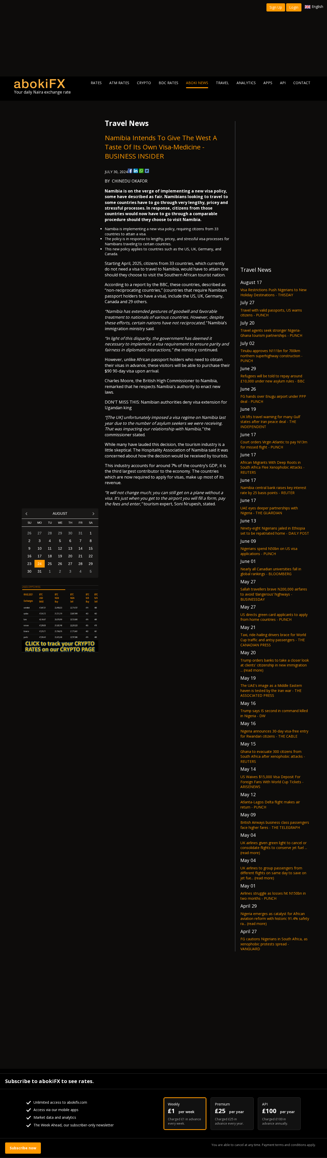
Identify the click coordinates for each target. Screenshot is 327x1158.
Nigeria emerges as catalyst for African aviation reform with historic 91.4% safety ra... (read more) (274, 918)
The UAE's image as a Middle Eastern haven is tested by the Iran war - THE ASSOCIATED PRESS (271, 690)
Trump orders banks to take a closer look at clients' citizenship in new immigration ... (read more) (274, 665)
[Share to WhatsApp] (141, 171)
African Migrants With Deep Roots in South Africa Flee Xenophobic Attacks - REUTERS (272, 467)
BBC (164, 284)
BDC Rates (168, 82)
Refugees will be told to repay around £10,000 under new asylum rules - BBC (272, 378)
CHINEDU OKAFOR (129, 181)
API (283, 82)
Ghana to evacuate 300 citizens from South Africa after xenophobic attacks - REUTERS (272, 756)
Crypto (144, 82)
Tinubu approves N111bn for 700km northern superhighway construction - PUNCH (271, 355)
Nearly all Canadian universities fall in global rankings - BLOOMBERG (270, 571)
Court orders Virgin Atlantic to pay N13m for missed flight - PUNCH (273, 444)
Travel (222, 82)
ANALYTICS (246, 82)
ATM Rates (119, 82)
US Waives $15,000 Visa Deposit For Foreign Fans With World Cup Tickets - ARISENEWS (271, 781)
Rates (96, 82)
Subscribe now (23, 1148)
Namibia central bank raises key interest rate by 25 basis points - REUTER (273, 490)
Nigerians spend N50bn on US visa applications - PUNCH (268, 551)
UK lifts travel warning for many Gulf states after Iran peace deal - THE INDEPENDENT (270, 421)
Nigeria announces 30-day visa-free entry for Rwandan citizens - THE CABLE (274, 734)
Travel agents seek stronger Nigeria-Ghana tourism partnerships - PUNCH (271, 333)
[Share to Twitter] (147, 171)
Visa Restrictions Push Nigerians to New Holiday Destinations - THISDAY (273, 292)
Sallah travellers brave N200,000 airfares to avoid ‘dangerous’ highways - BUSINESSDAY (273, 594)
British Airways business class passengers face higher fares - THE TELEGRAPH (274, 825)
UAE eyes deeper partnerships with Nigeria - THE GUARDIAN (269, 511)
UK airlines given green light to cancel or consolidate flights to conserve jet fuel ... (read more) (273, 847)
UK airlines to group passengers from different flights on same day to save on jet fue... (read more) (273, 873)
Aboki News (197, 82)
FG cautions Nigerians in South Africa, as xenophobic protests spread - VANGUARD (274, 943)
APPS (267, 82)
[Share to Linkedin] (135, 171)
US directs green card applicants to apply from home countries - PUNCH (274, 617)
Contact (301, 82)
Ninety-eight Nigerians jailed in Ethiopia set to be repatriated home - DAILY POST (274, 531)
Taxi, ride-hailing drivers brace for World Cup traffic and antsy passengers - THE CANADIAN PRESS (273, 639)
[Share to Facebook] (130, 171)
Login (293, 7)
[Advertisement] (163, 38)
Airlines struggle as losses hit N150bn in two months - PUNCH (273, 896)
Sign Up (276, 7)
